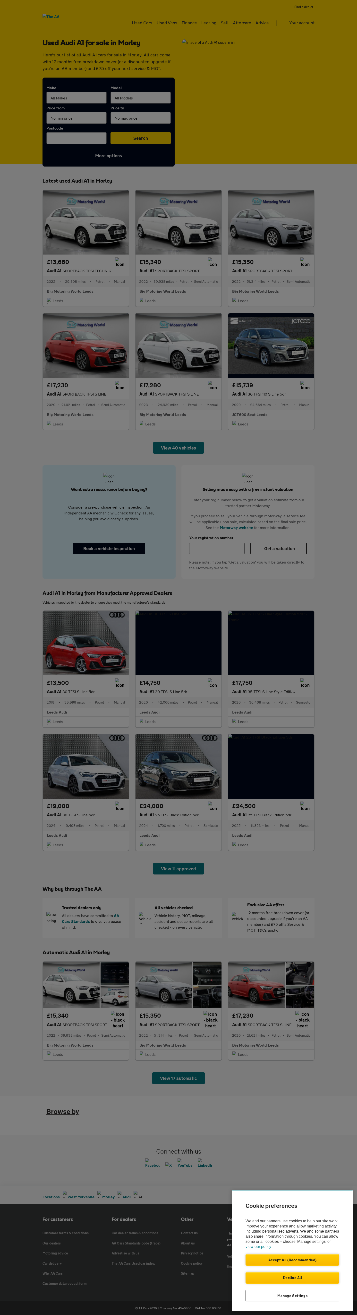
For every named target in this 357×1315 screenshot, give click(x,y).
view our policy (258, 1246)
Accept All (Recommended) (292, 1260)
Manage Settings (292, 1295)
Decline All (292, 1277)
